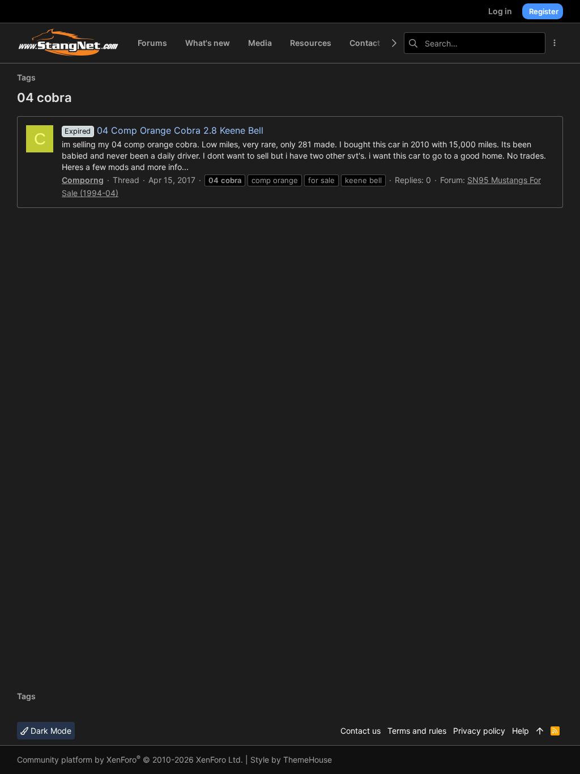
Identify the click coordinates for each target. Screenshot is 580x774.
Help (520, 730)
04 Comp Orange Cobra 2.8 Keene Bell (164, 130)
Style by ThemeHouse (291, 759)
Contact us (360, 730)
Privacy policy (479, 730)
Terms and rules (416, 730)
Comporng (83, 180)
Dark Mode (49, 730)
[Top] (539, 731)
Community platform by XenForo (130, 759)
